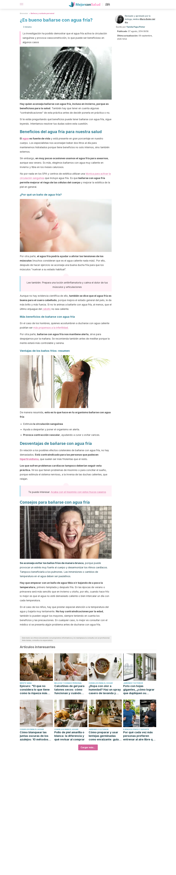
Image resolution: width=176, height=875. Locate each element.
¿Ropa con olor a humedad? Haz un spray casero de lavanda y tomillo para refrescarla (105, 689)
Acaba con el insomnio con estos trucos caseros (78, 492)
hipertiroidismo (29, 459)
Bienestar (24, 13)
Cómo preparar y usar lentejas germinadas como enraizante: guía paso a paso (104, 736)
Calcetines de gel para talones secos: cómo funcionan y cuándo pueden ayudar (69, 689)
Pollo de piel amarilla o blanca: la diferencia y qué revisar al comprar (69, 736)
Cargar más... (88, 747)
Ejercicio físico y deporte (136, 729)
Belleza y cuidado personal (42, 13)
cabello (46, 309)
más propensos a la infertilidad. (51, 327)
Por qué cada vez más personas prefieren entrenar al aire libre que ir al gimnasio (139, 736)
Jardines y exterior (133, 683)
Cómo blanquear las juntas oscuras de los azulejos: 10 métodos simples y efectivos (34, 736)
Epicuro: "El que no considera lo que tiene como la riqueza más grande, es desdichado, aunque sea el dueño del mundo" (36, 689)
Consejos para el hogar (101, 683)
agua (26, 138)
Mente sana (26, 683)
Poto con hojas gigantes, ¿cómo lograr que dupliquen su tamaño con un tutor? (138, 689)
